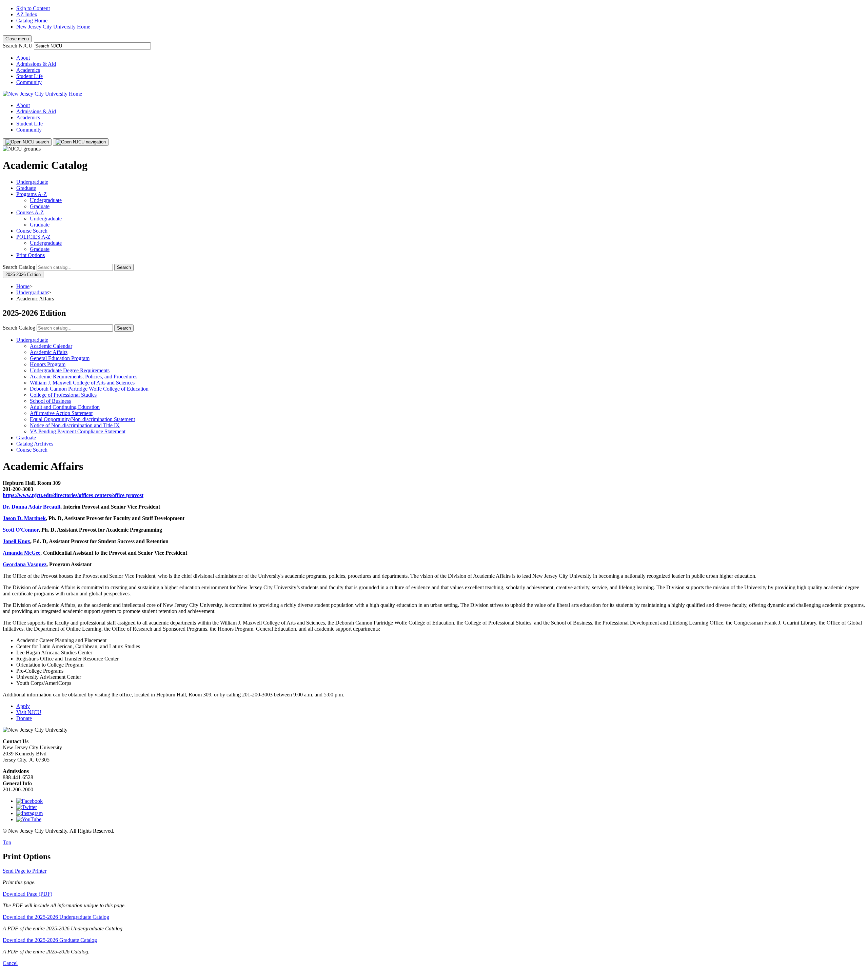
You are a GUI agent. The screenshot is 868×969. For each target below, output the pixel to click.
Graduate (26, 188)
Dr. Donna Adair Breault (31, 507)
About (23, 58)
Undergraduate (32, 182)
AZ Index (26, 14)
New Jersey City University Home (53, 26)
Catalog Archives (34, 444)
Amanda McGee (21, 553)
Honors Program (47, 364)
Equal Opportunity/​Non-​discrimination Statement (82, 419)
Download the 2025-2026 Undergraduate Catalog (56, 917)
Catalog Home (31, 20)
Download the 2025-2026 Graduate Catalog (50, 940)
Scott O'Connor (21, 530)
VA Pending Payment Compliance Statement (77, 431)
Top (7, 842)
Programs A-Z (31, 194)
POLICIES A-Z (33, 237)
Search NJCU (18, 45)
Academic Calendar (51, 346)
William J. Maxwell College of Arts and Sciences (82, 382)
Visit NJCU (28, 712)
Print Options (30, 255)
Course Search (31, 231)
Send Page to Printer (24, 871)
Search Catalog (19, 267)
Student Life (29, 76)
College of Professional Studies (63, 395)
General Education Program (60, 358)
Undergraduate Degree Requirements (70, 370)
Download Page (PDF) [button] (27, 894)
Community (29, 82)
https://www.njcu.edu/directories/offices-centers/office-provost (73, 495)
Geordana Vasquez (24, 564)
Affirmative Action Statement (61, 413)
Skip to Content (33, 8)
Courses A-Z (30, 212)
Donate (24, 718)
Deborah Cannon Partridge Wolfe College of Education (89, 389)
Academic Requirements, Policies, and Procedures (83, 376)
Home (22, 286)
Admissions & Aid (36, 64)
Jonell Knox (16, 541)
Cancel (10, 963)
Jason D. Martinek (24, 518)
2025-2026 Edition (23, 274)
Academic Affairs (48, 352)
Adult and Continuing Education (65, 407)
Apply (23, 706)
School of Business (50, 401)
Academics (28, 70)
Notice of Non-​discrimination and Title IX (75, 425)
